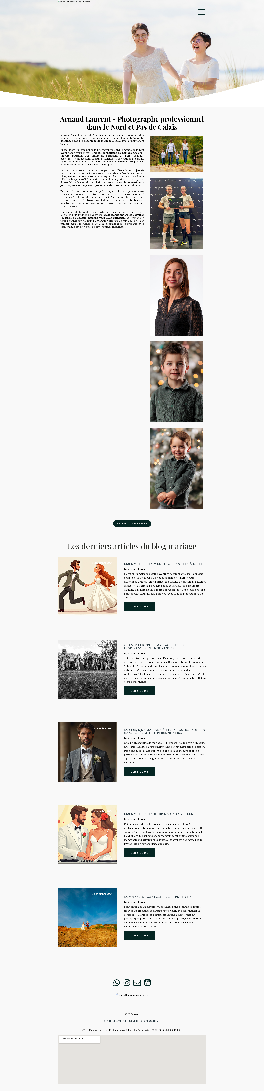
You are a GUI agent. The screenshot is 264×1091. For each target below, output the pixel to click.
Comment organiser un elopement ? (157, 896)
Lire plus (140, 606)
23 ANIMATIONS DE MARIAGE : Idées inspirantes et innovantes (154, 647)
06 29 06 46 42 (132, 1014)
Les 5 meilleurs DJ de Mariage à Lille (158, 814)
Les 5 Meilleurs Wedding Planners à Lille (163, 563)
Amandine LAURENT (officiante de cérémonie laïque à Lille (107, 134)
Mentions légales (98, 1030)
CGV (84, 1030)
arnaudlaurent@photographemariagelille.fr (132, 1020)
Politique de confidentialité (123, 1030)
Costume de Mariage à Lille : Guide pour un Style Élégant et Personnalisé (164, 731)
